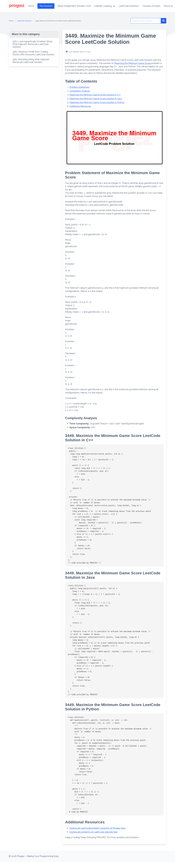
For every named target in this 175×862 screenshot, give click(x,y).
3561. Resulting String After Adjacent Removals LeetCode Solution (30, 60)
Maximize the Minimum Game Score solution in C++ (95, 94)
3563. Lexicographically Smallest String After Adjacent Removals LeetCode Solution (32, 44)
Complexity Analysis (79, 91)
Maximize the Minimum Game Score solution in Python (96, 102)
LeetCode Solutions (24, 21)
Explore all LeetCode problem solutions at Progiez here (97, 828)
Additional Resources (80, 106)
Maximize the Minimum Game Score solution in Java (95, 98)
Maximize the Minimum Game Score (132, 63)
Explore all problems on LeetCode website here (93, 832)
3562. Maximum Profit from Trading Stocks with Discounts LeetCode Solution (33, 53)
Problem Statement (79, 87)
